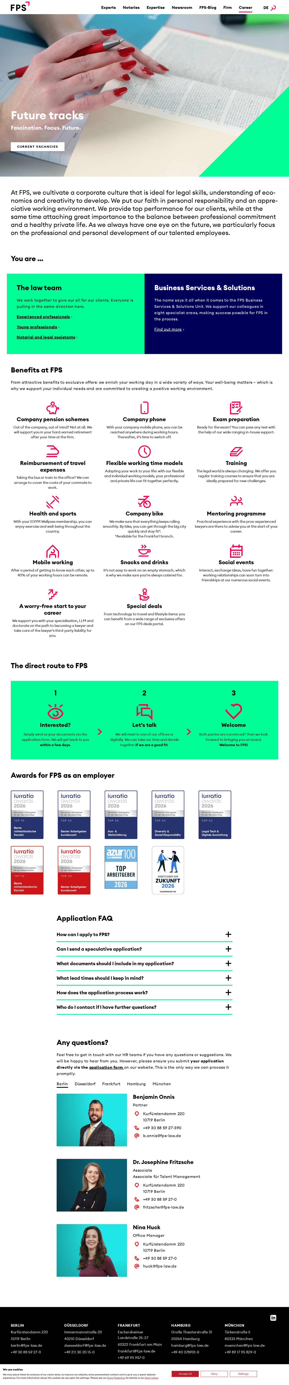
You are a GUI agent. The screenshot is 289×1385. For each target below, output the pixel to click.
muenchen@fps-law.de (245, 1345)
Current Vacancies (37, 147)
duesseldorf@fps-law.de (85, 1345)
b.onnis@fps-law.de (162, 1135)
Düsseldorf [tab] (85, 1083)
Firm (227, 7)
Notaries (131, 7)
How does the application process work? (102, 992)
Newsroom (182, 7)
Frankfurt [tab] (111, 1083)
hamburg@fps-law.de (190, 1345)
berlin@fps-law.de (26, 1345)
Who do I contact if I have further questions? (106, 1007)
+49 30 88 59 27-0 (160, 1199)
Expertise (156, 7)
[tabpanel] (144, 1191)
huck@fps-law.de (160, 1266)
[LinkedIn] (273, 1318)
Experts (108, 7)
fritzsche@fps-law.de (163, 1207)
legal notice (151, 1377)
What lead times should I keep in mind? (100, 978)
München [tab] (162, 1083)
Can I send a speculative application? (99, 949)
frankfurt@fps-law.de (136, 1351)
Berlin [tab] (62, 1083)
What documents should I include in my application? (115, 963)
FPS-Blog (207, 7)
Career (245, 7)
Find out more (168, 329)
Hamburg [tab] (136, 1083)
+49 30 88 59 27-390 (162, 1127)
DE (265, 7)
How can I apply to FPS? (83, 934)
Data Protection (116, 1377)
